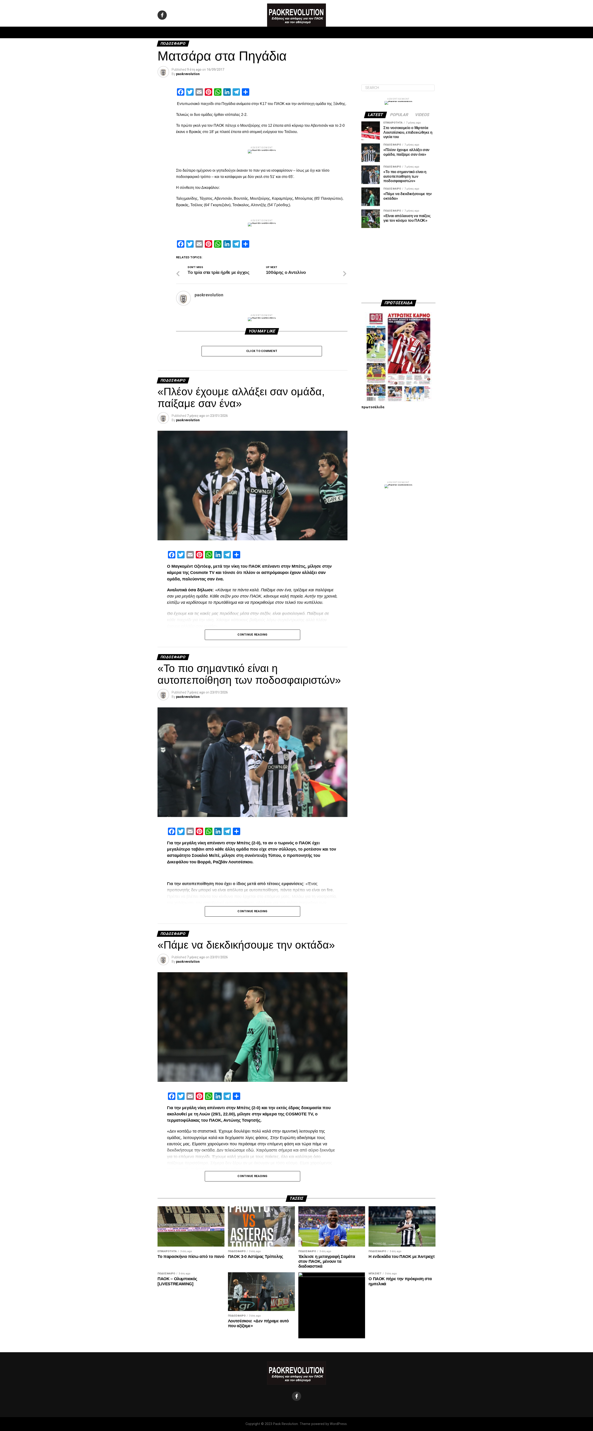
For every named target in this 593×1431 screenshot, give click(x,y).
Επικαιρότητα (309, 32)
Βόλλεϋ (284, 32)
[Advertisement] (398, 264)
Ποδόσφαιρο (238, 32)
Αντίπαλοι (336, 32)
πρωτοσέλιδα (372, 407)
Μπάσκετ (263, 32)
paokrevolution (188, 74)
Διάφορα (358, 32)
